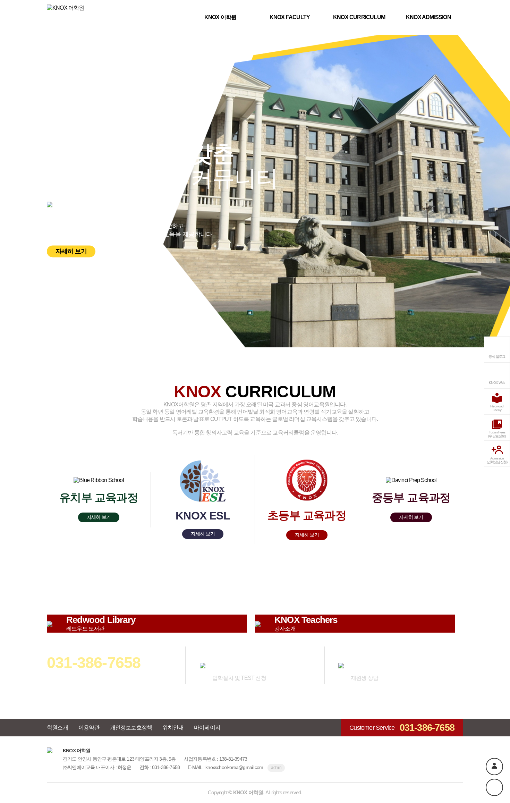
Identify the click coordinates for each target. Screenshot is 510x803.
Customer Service (401, 727)
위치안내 (173, 727)
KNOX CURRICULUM (359, 17)
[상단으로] (494, 787)
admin (276, 767)
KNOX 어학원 (220, 17)
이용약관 (89, 727)
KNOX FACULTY (290, 17)
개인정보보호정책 (131, 727)
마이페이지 (207, 727)
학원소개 (57, 727)
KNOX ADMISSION (428, 17)
